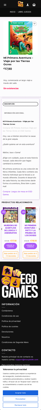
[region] (20, 388)
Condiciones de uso (10, 316)
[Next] (39, 233)
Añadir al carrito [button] (10, 246)
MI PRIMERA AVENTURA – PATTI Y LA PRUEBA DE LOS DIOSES (30, 230)
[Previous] (1, 233)
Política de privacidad (11, 321)
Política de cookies (10, 326)
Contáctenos (7, 311)
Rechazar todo (20, 405)
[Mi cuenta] (27, 4)
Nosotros (6, 337)
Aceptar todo (20, 393)
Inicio (12, 12)
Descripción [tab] (9, 104)
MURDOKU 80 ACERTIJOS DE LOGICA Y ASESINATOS (10, 229)
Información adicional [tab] (14, 113)
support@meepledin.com (26, 359)
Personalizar (20, 399)
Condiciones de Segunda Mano (15, 342)
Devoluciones (7, 332)
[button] (5, 4)
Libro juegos (24, 12)
